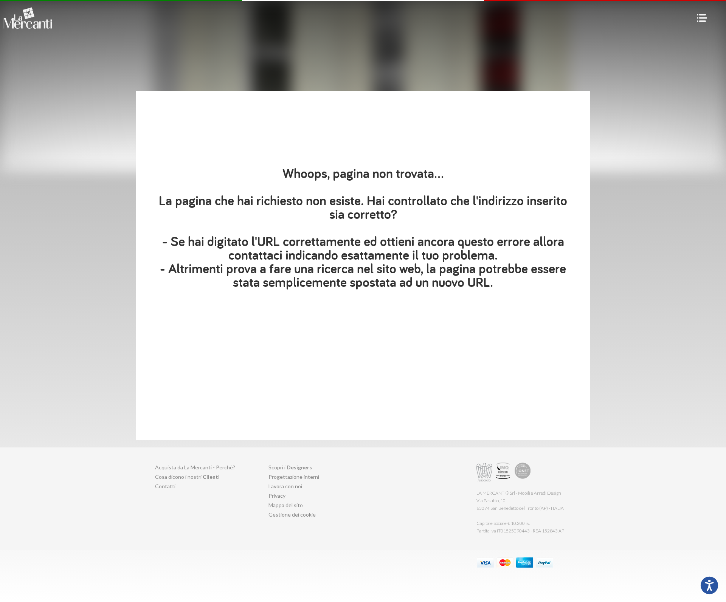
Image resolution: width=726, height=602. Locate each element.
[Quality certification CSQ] (503, 472)
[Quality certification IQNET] (522, 472)
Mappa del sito (285, 505)
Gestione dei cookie (292, 514)
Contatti (165, 486)
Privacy (276, 495)
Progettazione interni (293, 477)
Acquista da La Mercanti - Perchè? (195, 467)
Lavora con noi (285, 486)
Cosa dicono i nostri (187, 477)
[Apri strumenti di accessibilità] (709, 585)
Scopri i (290, 467)
